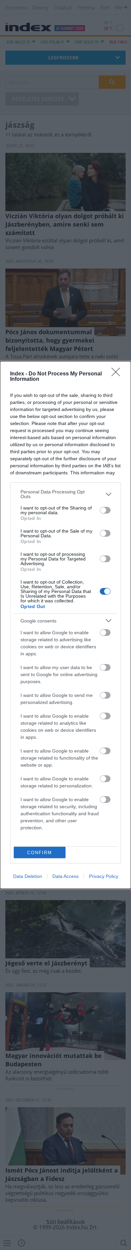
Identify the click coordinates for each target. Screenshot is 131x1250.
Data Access (65, 876)
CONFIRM (39, 852)
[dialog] (65, 625)
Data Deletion (27, 876)
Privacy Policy (103, 876)
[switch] (105, 510)
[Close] (118, 374)
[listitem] (65, 494)
